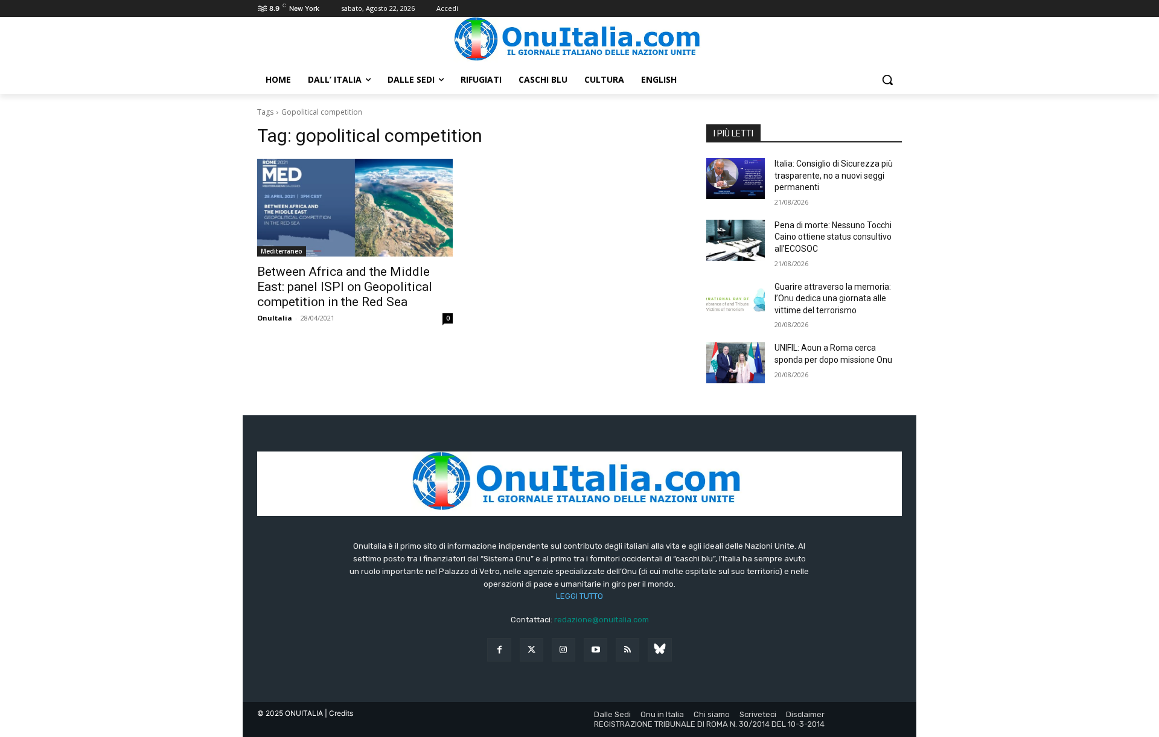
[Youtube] (595, 650)
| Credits (339, 713)
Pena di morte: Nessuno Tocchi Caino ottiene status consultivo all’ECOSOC (833, 237)
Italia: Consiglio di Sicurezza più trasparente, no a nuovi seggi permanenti (833, 175)
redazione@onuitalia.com (601, 619)
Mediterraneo (281, 251)
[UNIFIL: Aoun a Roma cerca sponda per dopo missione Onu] (735, 362)
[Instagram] (563, 650)
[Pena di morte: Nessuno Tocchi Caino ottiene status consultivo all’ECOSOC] (735, 240)
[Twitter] (531, 650)
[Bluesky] (659, 650)
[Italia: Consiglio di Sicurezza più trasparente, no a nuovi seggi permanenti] (735, 178)
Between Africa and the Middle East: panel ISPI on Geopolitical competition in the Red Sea (344, 286)
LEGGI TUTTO (579, 596)
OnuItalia (274, 317)
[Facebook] (499, 650)
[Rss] (627, 650)
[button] (887, 79)
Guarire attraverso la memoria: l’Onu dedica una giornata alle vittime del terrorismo (832, 298)
